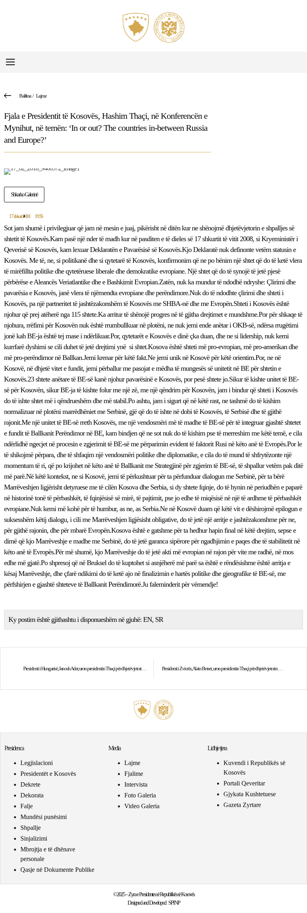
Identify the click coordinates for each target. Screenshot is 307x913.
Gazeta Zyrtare (242, 804)
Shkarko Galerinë (24, 195)
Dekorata (32, 795)
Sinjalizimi (33, 838)
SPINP (174, 903)
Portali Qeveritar (244, 783)
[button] (296, 62)
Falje (26, 806)
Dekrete (30, 784)
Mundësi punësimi (43, 816)
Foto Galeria (140, 795)
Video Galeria (141, 806)
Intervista (136, 784)
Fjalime (133, 773)
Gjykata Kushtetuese (249, 794)
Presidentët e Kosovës (48, 773)
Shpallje (30, 827)
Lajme (41, 96)
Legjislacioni (36, 762)
